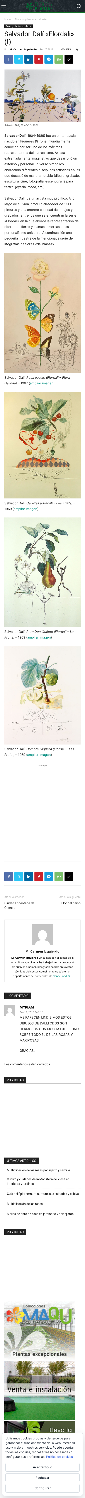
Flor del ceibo (71, 903)
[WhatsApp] (58, 59)
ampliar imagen (41, 383)
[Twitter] (18, 59)
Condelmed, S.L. (63, 976)
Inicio (7, 19)
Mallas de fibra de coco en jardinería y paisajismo (40, 1214)
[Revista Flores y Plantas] (42, 6)
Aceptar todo (42, 1467)
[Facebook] (8, 59)
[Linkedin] (28, 59)
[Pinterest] (38, 59)
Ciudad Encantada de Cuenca (19, 905)
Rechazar (42, 1477)
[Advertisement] (42, 810)
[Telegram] (48, 59)
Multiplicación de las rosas (25, 1204)
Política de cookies (59, 1456)
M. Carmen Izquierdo (23, 49)
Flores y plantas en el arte (31, 19)
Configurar (42, 1488)
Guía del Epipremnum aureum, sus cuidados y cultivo (43, 1194)
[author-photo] (42, 945)
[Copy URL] (69, 59)
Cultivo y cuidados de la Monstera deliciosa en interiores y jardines (38, 1181)
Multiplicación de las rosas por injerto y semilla (38, 1170)
